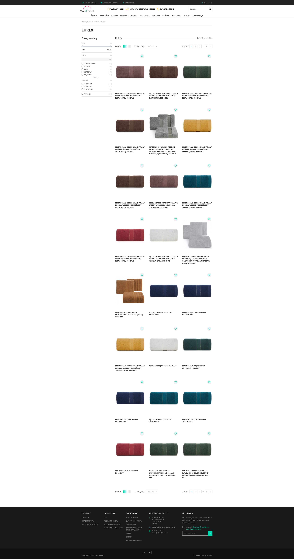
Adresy (129, 533)
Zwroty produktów (134, 521)
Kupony (129, 537)
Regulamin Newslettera (113, 528)
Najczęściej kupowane (90, 524)
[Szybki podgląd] (109, 99)
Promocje (85, 517)
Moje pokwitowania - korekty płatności (134, 529)
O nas (106, 517)
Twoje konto (132, 513)
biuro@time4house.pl (108, 3)
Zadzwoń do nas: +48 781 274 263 (164, 527)
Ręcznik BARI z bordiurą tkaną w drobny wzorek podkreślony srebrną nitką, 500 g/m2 (197, 149)
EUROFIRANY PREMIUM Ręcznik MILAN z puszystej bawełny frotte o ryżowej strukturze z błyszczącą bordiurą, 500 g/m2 (162, 150)
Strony (185, 46)
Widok (118, 46)
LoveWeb (209, 555)
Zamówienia (131, 524)
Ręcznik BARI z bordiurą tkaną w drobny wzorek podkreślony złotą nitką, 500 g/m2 (130, 95)
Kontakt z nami (128, 3)
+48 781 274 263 (89, 3)
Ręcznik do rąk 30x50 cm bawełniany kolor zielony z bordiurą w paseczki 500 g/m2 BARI (162, 474)
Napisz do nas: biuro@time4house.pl (160, 532)
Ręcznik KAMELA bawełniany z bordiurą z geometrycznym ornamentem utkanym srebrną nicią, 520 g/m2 (196, 259)
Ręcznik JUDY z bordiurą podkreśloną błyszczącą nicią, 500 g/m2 (129, 314)
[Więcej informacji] (114, 99)
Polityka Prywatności (112, 524)
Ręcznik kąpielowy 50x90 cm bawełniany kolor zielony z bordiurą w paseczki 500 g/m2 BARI (195, 474)
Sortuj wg (139, 46)
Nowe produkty (88, 521)
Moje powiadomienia (134, 540)
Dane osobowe (132, 517)
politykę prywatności (193, 529)
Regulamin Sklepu (111, 521)
